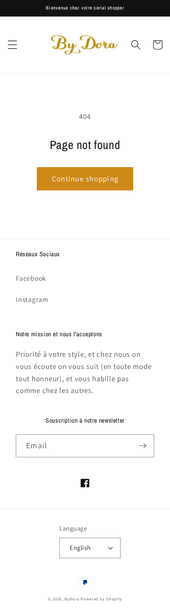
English (80, 547)
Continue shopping (85, 178)
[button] (12, 45)
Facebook (31, 278)
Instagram (32, 299)
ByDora (71, 599)
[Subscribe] (143, 445)
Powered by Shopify (101, 599)
